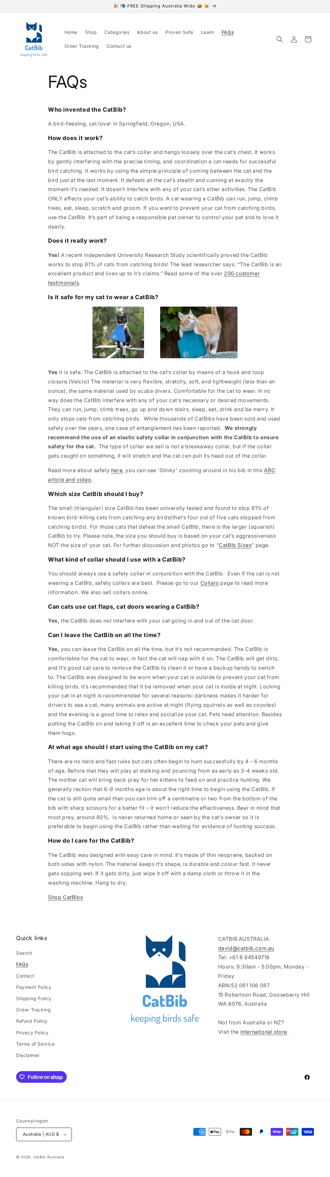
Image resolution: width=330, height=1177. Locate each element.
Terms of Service (35, 1044)
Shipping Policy (34, 998)
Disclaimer (28, 1055)
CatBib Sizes (235, 545)
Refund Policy (32, 1021)
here (116, 470)
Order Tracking (33, 1009)
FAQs (22, 964)
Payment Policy (33, 987)
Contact (25, 976)
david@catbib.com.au (246, 948)
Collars (209, 583)
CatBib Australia (48, 1157)
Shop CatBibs (65, 897)
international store (263, 1032)
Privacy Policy (32, 1032)
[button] (280, 39)
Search (24, 953)
